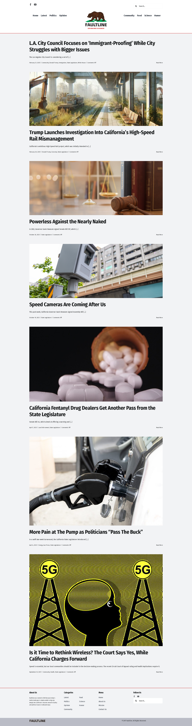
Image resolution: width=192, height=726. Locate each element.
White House (82, 63)
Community (45, 63)
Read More (159, 63)
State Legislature (72, 63)
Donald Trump (53, 63)
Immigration (62, 63)
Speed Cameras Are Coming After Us (67, 304)
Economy (54, 152)
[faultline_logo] (96, 12)
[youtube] (35, 4)
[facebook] (30, 4)
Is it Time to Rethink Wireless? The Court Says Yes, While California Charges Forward (88, 655)
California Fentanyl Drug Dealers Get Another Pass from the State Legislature (92, 411)
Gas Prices (46, 545)
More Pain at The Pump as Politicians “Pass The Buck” (86, 532)
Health (52, 672)
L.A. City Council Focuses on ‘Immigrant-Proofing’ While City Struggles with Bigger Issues (92, 46)
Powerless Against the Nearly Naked (67, 221)
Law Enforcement (43, 427)
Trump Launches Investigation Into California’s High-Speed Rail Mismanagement (91, 135)
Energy (41, 545)
